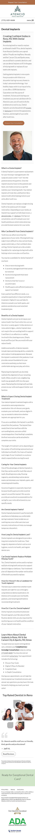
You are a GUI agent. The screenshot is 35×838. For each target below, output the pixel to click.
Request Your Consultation (13, 123)
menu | (29, 20)
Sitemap (13, 789)
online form (14, 656)
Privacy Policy (4, 789)
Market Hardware (21, 801)
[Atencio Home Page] (17, 11)
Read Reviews (8, 754)
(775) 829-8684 (8, 20)
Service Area (20, 789)
